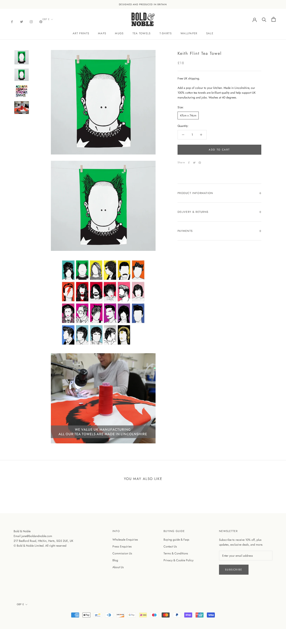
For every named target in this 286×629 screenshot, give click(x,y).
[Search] (264, 19)
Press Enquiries (122, 546)
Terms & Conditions (176, 553)
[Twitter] (21, 21)
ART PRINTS (81, 33)
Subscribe (233, 570)
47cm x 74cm (188, 115)
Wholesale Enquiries (125, 539)
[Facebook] (11, 21)
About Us (118, 567)
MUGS (119, 33)
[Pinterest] (40, 21)
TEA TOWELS (142, 33)
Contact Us (170, 546)
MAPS (102, 33)
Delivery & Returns (193, 212)
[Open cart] (274, 19)
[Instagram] (31, 21)
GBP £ (45, 19)
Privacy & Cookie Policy (178, 560)
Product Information (195, 193)
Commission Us (122, 553)
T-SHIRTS (166, 33)
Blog (115, 560)
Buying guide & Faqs (176, 539)
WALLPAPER (188, 33)
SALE (209, 33)
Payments (185, 231)
